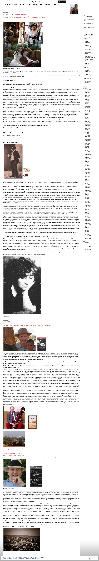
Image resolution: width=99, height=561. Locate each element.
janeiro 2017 (87, 121)
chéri (22, 17)
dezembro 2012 (88, 187)
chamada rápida (88, 46)
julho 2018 (87, 96)
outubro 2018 (87, 92)
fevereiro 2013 (87, 184)
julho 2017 (87, 113)
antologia (86, 41)
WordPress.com (88, 249)
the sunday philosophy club (61, 457)
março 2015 (87, 150)
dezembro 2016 (88, 122)
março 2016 (87, 133)
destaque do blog (88, 49)
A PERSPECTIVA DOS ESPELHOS (14, 14)
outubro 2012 (87, 190)
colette (25, 17)
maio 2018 (87, 99)
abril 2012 (87, 198)
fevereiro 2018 (87, 103)
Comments (88, 246)
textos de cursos (88, 81)
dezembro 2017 (88, 106)
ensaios (86, 50)
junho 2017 (87, 114)
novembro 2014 (88, 155)
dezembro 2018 (88, 89)
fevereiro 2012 (87, 201)
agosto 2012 (87, 193)
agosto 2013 (87, 176)
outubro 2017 (87, 109)
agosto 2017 (87, 111)
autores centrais (88, 42)
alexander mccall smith (29, 325)
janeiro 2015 (87, 153)
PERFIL (86, 31)
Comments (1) (6, 316)
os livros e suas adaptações (15, 16)
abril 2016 (87, 132)
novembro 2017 (88, 107)
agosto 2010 (87, 226)
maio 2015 (87, 147)
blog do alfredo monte (16, 17)
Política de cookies (35, 558)
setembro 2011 (88, 208)
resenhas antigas (88, 71)
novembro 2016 (88, 124)
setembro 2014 (88, 158)
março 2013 (87, 183)
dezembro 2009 (88, 235)
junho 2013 (87, 179)
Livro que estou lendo (89, 59)
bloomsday (87, 45)
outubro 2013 (87, 173)
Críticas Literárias (12, 455)
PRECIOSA (7, 322)
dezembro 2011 (88, 204)
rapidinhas (87, 70)
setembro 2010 (88, 224)
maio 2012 (87, 197)
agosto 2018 (87, 95)
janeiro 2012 (87, 202)
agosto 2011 (87, 209)
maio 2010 (87, 230)
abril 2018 (87, 100)
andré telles (8, 17)
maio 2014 (87, 164)
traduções (87, 82)
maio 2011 (87, 213)
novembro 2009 (88, 237)
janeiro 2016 (87, 136)
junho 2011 (87, 212)
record (36, 17)
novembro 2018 (88, 91)
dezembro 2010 (88, 220)
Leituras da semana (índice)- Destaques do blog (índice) (88, 23)
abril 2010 (87, 231)
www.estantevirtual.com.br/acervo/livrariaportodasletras (37, 20)
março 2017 (87, 118)
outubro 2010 (87, 223)
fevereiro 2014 (87, 168)
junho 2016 (87, 129)
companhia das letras (38, 457)
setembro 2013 (88, 175)
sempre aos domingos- (89, 79)
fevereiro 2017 (87, 120)
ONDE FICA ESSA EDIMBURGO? (14, 453)
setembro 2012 (88, 191)
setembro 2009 (88, 238)
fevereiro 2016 (87, 135)
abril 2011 (87, 215)
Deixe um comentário (7, 552)
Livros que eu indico (13, 323)
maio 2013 (87, 180)
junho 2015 (87, 146)
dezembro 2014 (88, 154)
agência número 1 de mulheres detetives (14, 325)
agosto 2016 (87, 128)
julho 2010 (87, 227)
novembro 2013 (88, 172)
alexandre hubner (20, 457)
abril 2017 (87, 117)
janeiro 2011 (87, 219)
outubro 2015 (87, 140)
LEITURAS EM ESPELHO (90, 57)
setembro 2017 (88, 110)
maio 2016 (87, 131)
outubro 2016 (87, 125)
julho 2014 (87, 161)
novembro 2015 (88, 139)
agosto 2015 (87, 143)
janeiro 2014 (87, 169)
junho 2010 (87, 228)
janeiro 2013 (87, 186)
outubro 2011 (87, 206)
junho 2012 (87, 195)
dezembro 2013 (88, 171)
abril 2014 (87, 165)
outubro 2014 (87, 157)
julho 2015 (87, 144)
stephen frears (42, 17)
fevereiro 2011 (87, 217)
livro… (86, 60)
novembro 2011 (88, 205)
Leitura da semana (88, 56)
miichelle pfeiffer (31, 17)
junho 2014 (87, 162)
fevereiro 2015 (87, 151)
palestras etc (87, 68)
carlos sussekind (47, 325)
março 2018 (87, 102)
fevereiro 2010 (87, 234)
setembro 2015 (88, 142)
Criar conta (87, 242)
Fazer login (87, 244)
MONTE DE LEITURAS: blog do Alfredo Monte (31, 4)
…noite (86, 39)
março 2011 (87, 216)
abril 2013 (87, 182)
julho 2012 (87, 194)
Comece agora (62, 1)
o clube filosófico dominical (49, 457)
